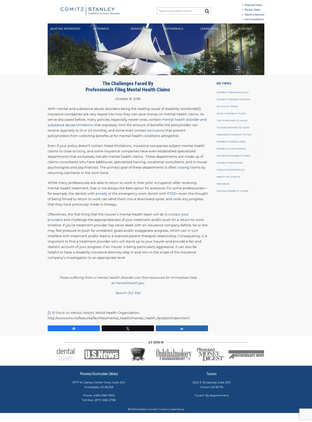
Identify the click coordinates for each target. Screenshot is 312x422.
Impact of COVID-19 (228, 176)
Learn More (209, 28)
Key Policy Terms (227, 106)
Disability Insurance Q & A (233, 92)
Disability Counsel (146, 409)
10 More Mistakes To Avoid (233, 127)
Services (137, 28)
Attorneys (101, 28)
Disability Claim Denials (231, 148)
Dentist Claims (252, 9)
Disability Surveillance (231, 141)
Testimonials (173, 28)
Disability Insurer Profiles (233, 99)
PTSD (171, 194)
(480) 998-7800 (104, 395)
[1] (199, 109)
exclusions (156, 130)
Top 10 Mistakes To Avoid (232, 120)
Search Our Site (127, 293)
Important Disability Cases (233, 155)
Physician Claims (253, 5)
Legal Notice (176, 409)
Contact (245, 28)
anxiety (101, 194)
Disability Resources (230, 162)
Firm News (223, 183)
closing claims (189, 167)
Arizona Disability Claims (232, 191)
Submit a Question (254, 14)
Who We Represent (65, 28)
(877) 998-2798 (105, 400)
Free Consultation (254, 19)
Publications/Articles (231, 169)
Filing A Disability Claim (231, 113)
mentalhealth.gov (129, 283)
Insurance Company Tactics (234, 134)
